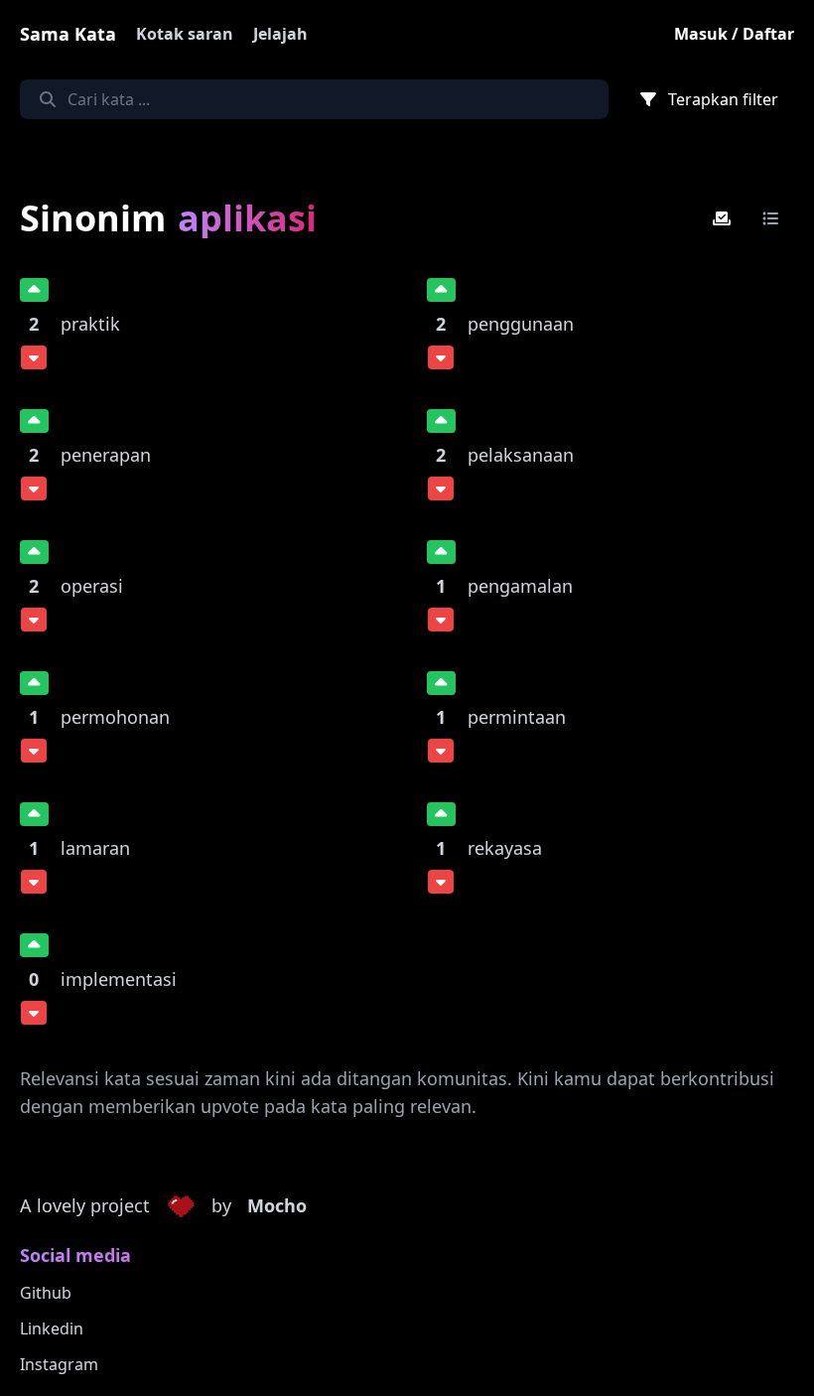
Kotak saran (184, 34)
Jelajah (280, 34)
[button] (181, 1206)
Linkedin (51, 1328)
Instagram (59, 1364)
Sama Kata (68, 34)
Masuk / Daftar (734, 34)
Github (45, 1293)
